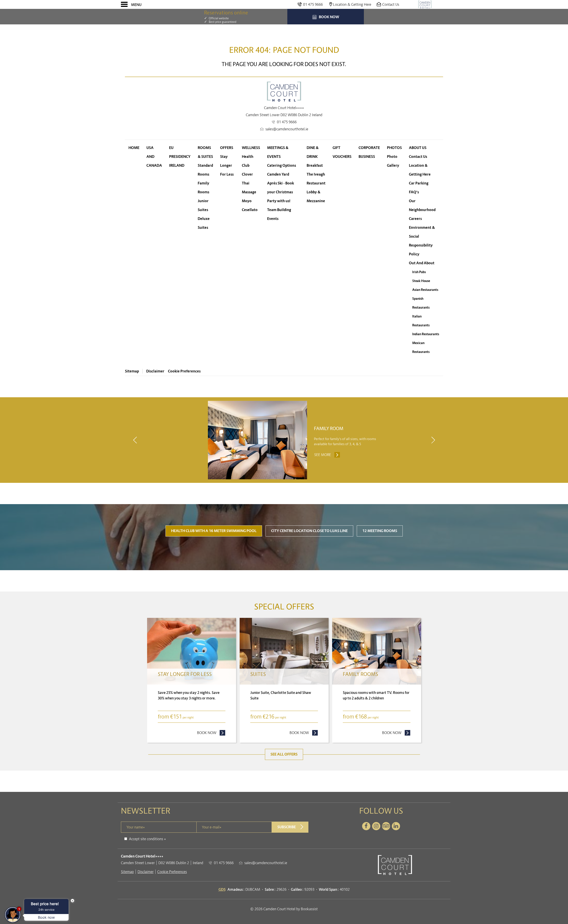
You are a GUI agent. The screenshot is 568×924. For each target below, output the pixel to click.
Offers (226, 147)
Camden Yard (278, 174)
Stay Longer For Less (227, 165)
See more (327, 454)
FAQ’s (414, 192)
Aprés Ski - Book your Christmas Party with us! (280, 192)
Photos (394, 147)
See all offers (284, 754)
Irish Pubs (419, 272)
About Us (417, 147)
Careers (415, 218)
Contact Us (418, 156)
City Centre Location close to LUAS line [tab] (309, 531)
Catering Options (281, 165)
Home (133, 147)
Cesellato (250, 210)
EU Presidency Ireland (180, 156)
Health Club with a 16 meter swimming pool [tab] (213, 531)
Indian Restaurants (425, 334)
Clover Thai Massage (249, 183)
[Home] (425, 4)
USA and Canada (154, 156)
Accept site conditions (146, 839)
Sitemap (132, 371)
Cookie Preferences (184, 371)
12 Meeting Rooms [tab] (379, 531)
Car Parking (418, 183)
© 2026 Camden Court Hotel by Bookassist (284, 909)
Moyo (247, 201)
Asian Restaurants (425, 290)
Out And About (421, 263)
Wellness (251, 147)
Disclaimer (155, 371)
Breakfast (315, 165)
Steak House (421, 281)
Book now (211, 732)
